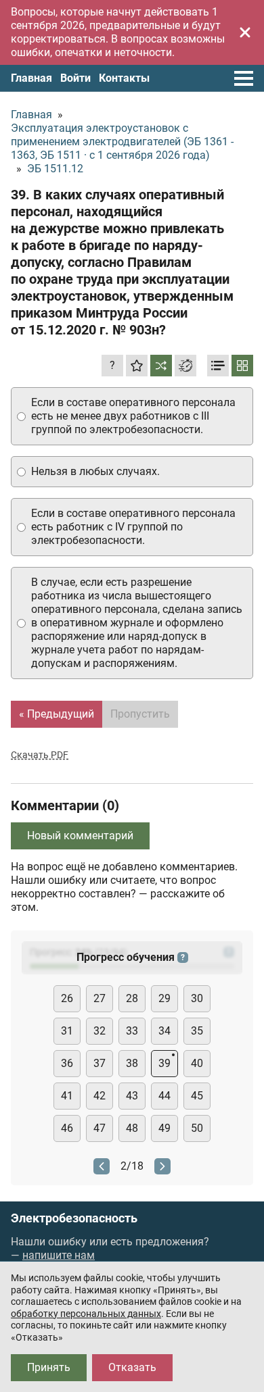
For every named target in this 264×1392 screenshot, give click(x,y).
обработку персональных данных (86, 1313)
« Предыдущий (56, 713)
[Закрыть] (245, 32)
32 (99, 1030)
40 (197, 1063)
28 (132, 998)
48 (132, 1128)
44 (164, 1095)
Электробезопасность (74, 1218)
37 (99, 1063)
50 (197, 1128)
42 (99, 1095)
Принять (48, 1367)
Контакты (124, 78)
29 (164, 998)
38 (132, 1063)
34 (164, 1030)
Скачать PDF (39, 754)
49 (164, 1128)
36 (67, 1063)
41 (67, 1095)
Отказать (132, 1367)
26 (67, 998)
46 (67, 1128)
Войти (75, 78)
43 (132, 1095)
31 (67, 1030)
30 (197, 998)
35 (197, 1030)
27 (99, 998)
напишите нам (58, 1255)
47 (99, 1128)
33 (132, 1030)
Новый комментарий (80, 835)
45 (197, 1095)
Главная (31, 78)
